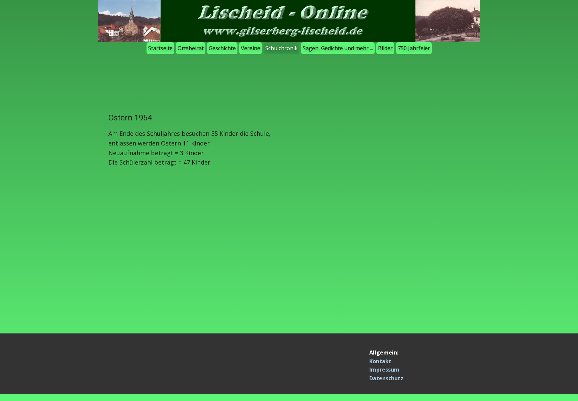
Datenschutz (386, 378)
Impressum (384, 369)
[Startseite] (289, 21)
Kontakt (380, 361)
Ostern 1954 (130, 117)
